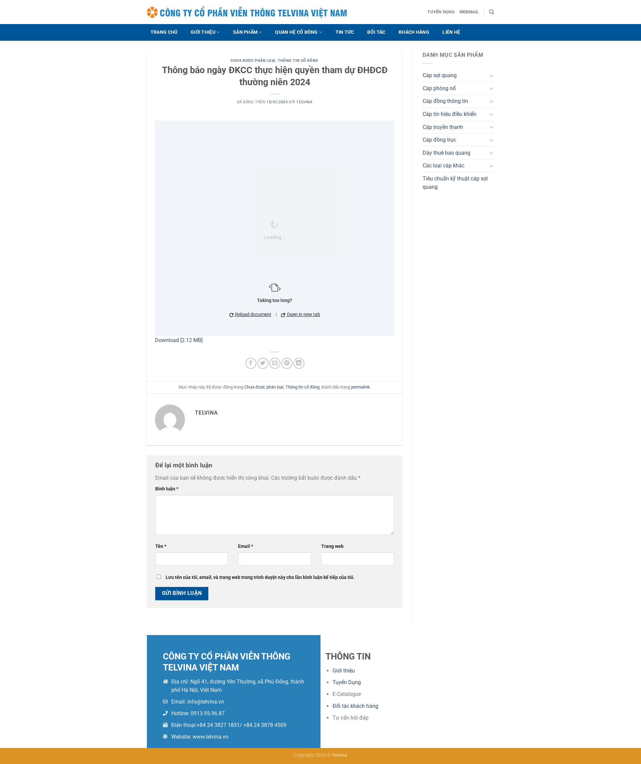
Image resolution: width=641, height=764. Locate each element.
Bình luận (166, 489)
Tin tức (345, 32)
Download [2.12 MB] (179, 340)
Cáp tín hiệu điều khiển (449, 114)
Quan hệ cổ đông (296, 32)
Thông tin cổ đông (298, 60)
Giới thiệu (203, 32)
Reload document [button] (252, 314)
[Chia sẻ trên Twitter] (262, 363)
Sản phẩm (245, 32)
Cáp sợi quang (440, 75)
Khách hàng (414, 32)
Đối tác (376, 32)
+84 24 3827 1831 (218, 725)
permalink (360, 387)
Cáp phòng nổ (439, 88)
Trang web (332, 546)
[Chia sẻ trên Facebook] (250, 363)
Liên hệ (451, 32)
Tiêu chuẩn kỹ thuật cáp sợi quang (455, 182)
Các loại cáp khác (443, 165)
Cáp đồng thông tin (445, 101)
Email (245, 546)
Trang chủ (164, 32)
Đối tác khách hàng (355, 706)
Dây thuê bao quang (446, 153)
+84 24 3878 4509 (264, 725)
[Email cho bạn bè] (274, 363)
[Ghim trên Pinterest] (286, 363)
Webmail (469, 11)
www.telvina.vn (210, 737)
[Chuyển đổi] (491, 75)
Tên (160, 546)
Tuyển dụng (441, 11)
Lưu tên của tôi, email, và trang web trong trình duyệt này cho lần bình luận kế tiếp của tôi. (260, 577)
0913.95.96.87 (208, 713)
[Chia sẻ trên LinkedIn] (298, 363)
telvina (304, 102)
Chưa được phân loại (253, 60)
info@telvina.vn (205, 702)
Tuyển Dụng (347, 682)
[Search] (491, 12)
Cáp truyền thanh (443, 127)
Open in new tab (303, 314)
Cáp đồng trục (439, 140)
